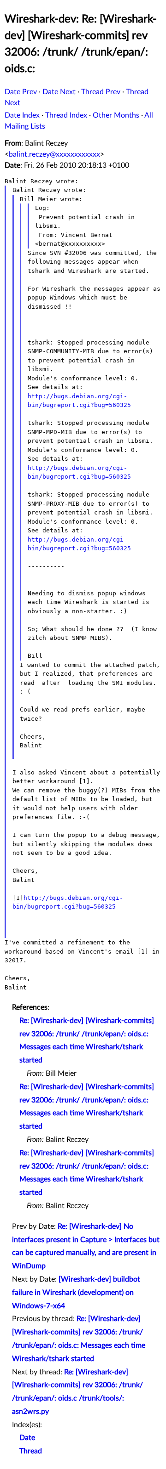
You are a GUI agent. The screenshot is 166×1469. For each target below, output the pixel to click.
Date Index (22, 115)
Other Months (116, 115)
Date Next (59, 92)
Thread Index (66, 115)
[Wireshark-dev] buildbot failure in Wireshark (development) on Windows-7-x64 (76, 1293)
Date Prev (21, 92)
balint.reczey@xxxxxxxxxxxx (54, 154)
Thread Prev (100, 92)
